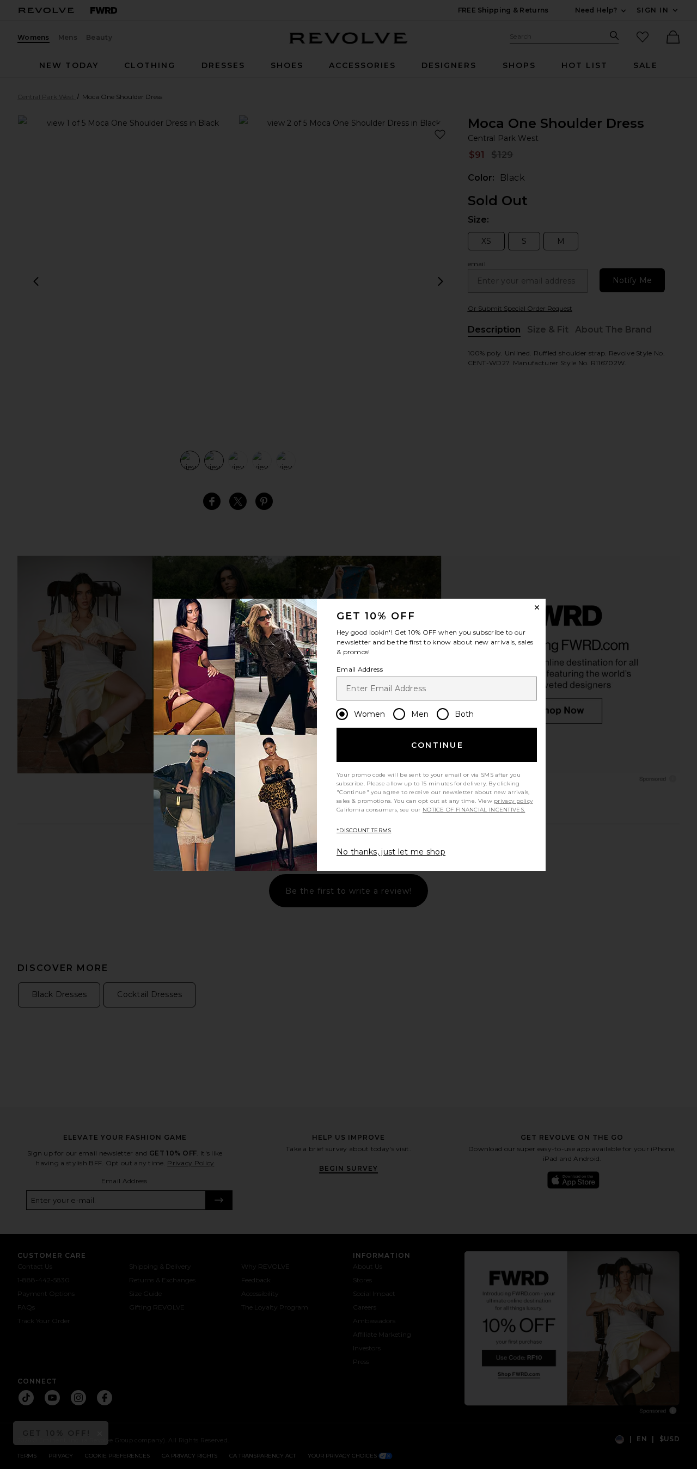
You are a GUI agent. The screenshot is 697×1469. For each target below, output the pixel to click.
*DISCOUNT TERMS (364, 830)
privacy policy (513, 800)
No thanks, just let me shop (391, 852)
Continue (437, 745)
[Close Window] (537, 607)
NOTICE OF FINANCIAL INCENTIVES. (474, 809)
